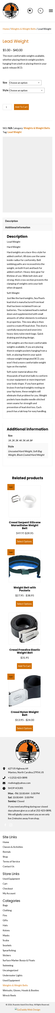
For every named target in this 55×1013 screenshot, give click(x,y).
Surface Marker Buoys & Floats (19, 960)
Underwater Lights (12, 975)
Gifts (5, 920)
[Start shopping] (30, 10)
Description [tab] (11, 221)
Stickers (7, 955)
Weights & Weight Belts (23, 28)
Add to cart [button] (24, 666)
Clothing (7, 910)
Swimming (8, 965)
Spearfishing (9, 950)
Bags (5, 905)
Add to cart (21, 107)
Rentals (7, 851)
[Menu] (51, 11)
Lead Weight (15, 132)
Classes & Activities (13, 846)
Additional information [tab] (17, 227)
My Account (9, 893)
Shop (5, 856)
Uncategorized (10, 970)
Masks (6, 935)
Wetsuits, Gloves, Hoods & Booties (21, 990)
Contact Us (8, 866)
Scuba (6, 940)
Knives (6, 930)
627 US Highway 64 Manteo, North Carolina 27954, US (26, 770)
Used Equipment (11, 878)
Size (5, 82)
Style (5, 90)
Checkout (8, 888)
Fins (5, 915)
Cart (5, 883)
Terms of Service (11, 861)
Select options (24, 541)
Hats (5, 925)
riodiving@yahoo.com (19, 782)
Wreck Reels (9, 995)
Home (6, 28)
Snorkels (7, 945)
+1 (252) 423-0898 (17, 777)
